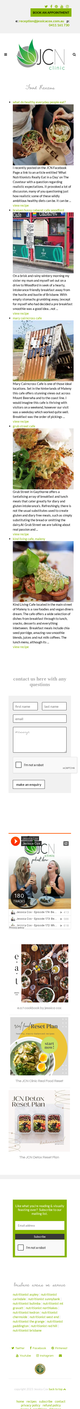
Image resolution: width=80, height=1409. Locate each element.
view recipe (21, 205)
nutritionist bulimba (27, 1303)
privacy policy (30, 1405)
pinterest (61, 1348)
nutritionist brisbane (27, 1330)
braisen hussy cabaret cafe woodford (38, 210)
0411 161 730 (59, 25)
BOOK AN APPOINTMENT (51, 12)
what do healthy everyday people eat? (39, 102)
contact (60, 1401)
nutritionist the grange (29, 1321)
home (20, 1401)
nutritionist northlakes (42, 1308)
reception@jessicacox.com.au (41, 21)
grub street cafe (24, 426)
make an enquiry (28, 784)
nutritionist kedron (26, 1312)
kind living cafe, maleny (29, 539)
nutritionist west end (44, 1317)
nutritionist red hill (44, 1326)
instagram (47, 1355)
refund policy (52, 1405)
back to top (56, 1389)
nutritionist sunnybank (44, 1299)
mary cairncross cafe (27, 318)
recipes (31, 1401)
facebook (39, 1348)
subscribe (45, 1401)
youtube (25, 1355)
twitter (20, 1348)
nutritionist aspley (26, 1294)
